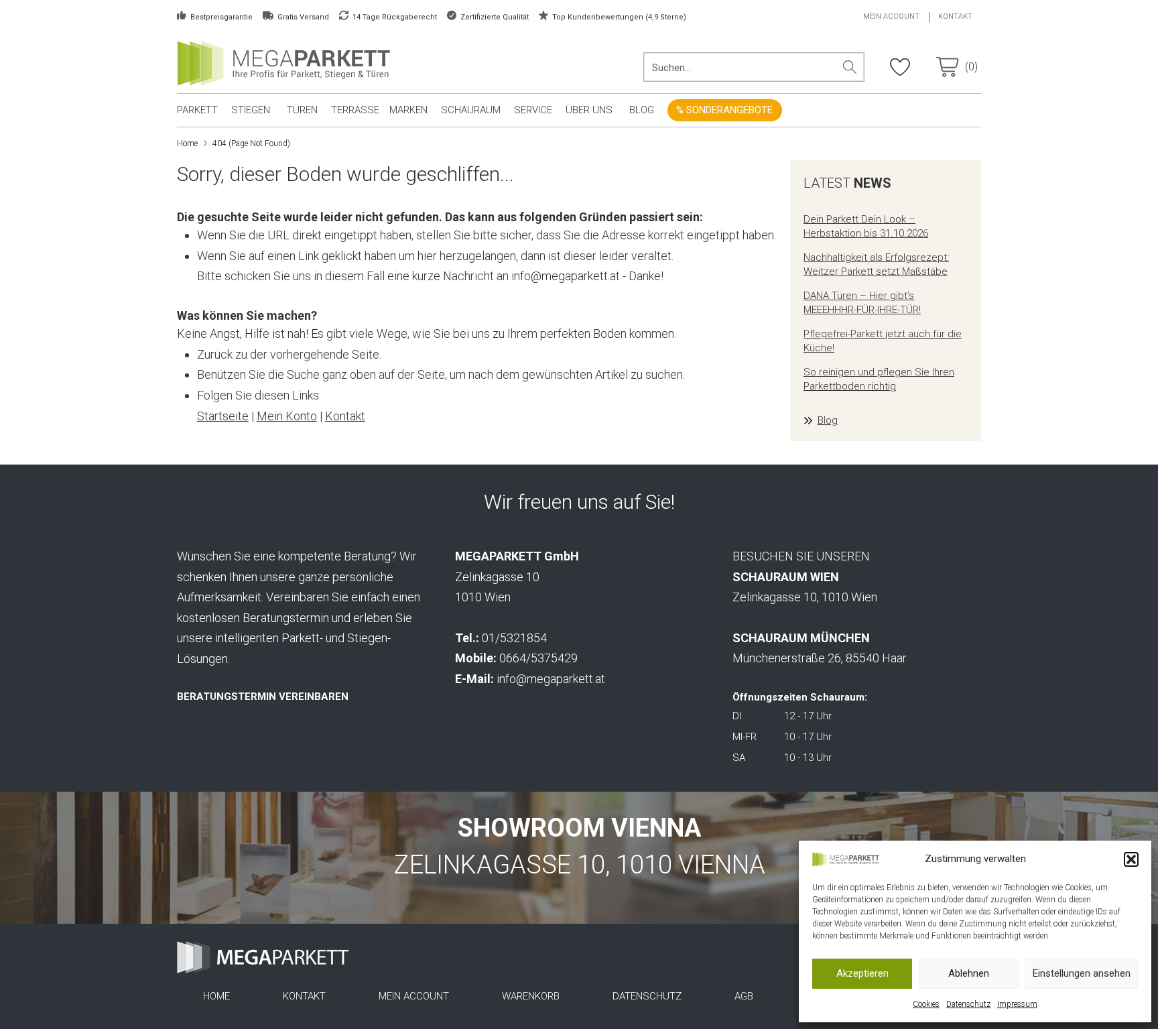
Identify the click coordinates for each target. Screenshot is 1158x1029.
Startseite (223, 416)
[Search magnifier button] (849, 67)
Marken (408, 110)
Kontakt (345, 416)
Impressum (1017, 1004)
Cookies (926, 1004)
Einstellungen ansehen (1082, 973)
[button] (1131, 859)
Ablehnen (968, 973)
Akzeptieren (862, 973)
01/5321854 (514, 638)
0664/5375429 (538, 658)
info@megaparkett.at (551, 679)
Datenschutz (968, 1004)
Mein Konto (287, 416)
